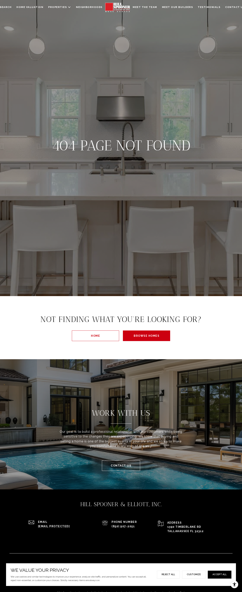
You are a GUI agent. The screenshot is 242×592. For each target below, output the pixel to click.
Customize (194, 574)
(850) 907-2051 (123, 526)
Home (95, 335)
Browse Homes (146, 335)
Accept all (220, 574)
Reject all (168, 574)
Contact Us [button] (121, 465)
